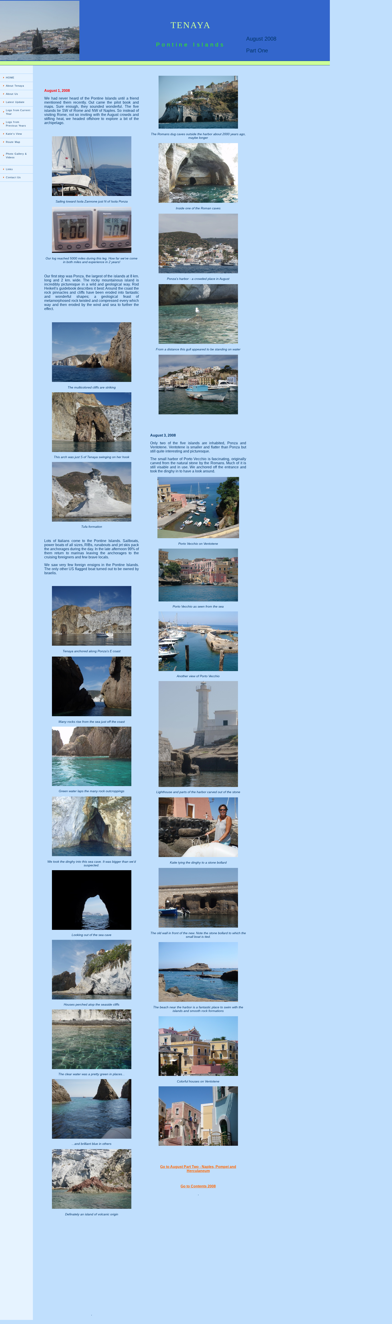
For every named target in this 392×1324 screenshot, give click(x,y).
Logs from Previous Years (16, 124)
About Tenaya (15, 85)
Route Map (13, 142)
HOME (10, 77)
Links (9, 169)
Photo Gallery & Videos (16, 155)
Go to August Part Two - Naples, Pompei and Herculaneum (198, 1169)
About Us (12, 94)
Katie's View (14, 133)
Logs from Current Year (18, 112)
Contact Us (13, 177)
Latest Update (15, 102)
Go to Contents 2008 (198, 1186)
